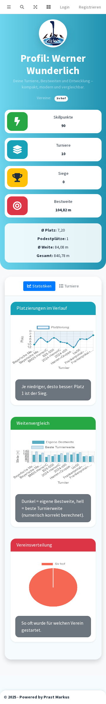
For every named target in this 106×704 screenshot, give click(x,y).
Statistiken (42, 286)
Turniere (71, 286)
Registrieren (90, 7)
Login (64, 7)
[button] (8, 6)
